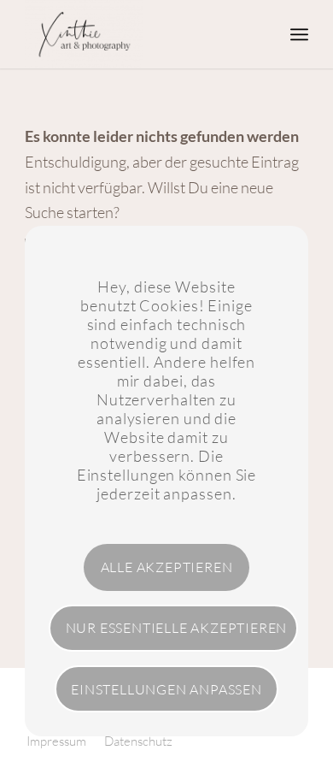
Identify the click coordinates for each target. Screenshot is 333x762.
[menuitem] (299, 34)
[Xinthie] (138, 34)
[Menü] (299, 34)
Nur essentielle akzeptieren (177, 627)
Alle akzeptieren (167, 567)
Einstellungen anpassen (166, 689)
